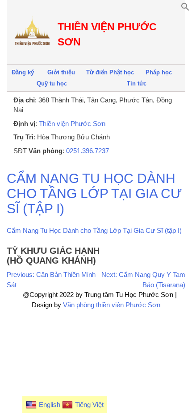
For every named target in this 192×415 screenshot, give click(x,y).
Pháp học (159, 72)
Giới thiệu (61, 72)
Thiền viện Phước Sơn (72, 123)
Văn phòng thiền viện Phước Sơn (111, 305)
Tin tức (136, 83)
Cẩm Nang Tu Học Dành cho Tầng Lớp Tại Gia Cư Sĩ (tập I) (94, 230)
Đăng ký (23, 72)
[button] (185, 8)
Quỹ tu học (52, 83)
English (49, 404)
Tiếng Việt (89, 404)
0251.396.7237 (87, 151)
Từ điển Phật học (110, 72)
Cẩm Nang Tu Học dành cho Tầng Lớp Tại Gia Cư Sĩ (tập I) (94, 193)
